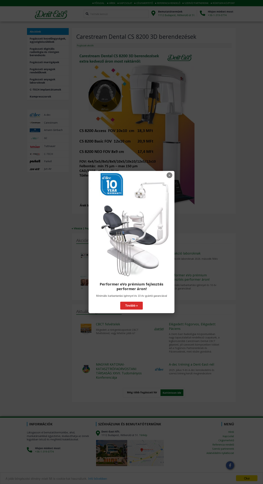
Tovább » (131, 305)
